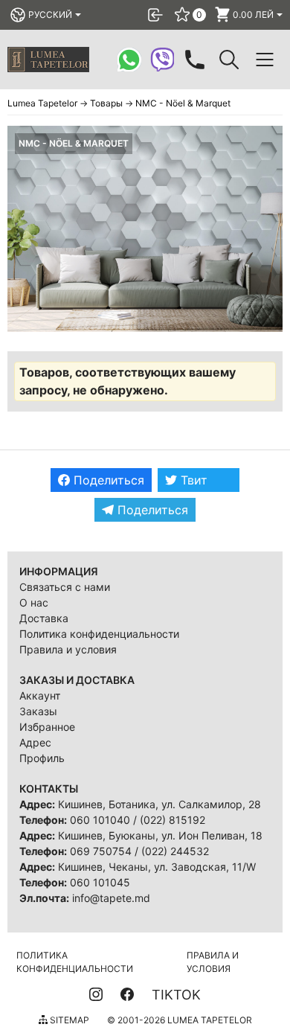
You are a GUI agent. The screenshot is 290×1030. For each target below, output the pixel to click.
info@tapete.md (111, 898)
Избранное (47, 726)
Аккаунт (39, 695)
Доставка (43, 618)
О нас (33, 602)
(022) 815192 (172, 819)
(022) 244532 (175, 851)
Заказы (38, 711)
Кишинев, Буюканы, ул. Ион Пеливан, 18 (160, 835)
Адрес (35, 742)
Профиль (42, 758)
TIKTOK (176, 994)
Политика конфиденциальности (99, 633)
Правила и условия (68, 649)
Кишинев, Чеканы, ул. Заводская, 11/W (157, 866)
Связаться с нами (64, 586)
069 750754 (101, 851)
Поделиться (107, 480)
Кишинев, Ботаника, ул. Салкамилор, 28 (159, 804)
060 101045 (100, 882)
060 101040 (100, 819)
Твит (192, 480)
